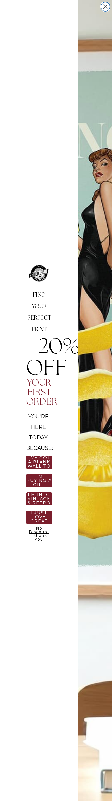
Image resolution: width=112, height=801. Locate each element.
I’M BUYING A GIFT (39, 480)
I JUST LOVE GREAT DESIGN (39, 517)
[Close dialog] (105, 6)
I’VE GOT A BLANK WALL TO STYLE (39, 462)
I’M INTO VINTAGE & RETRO (39, 498)
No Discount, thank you (39, 532)
